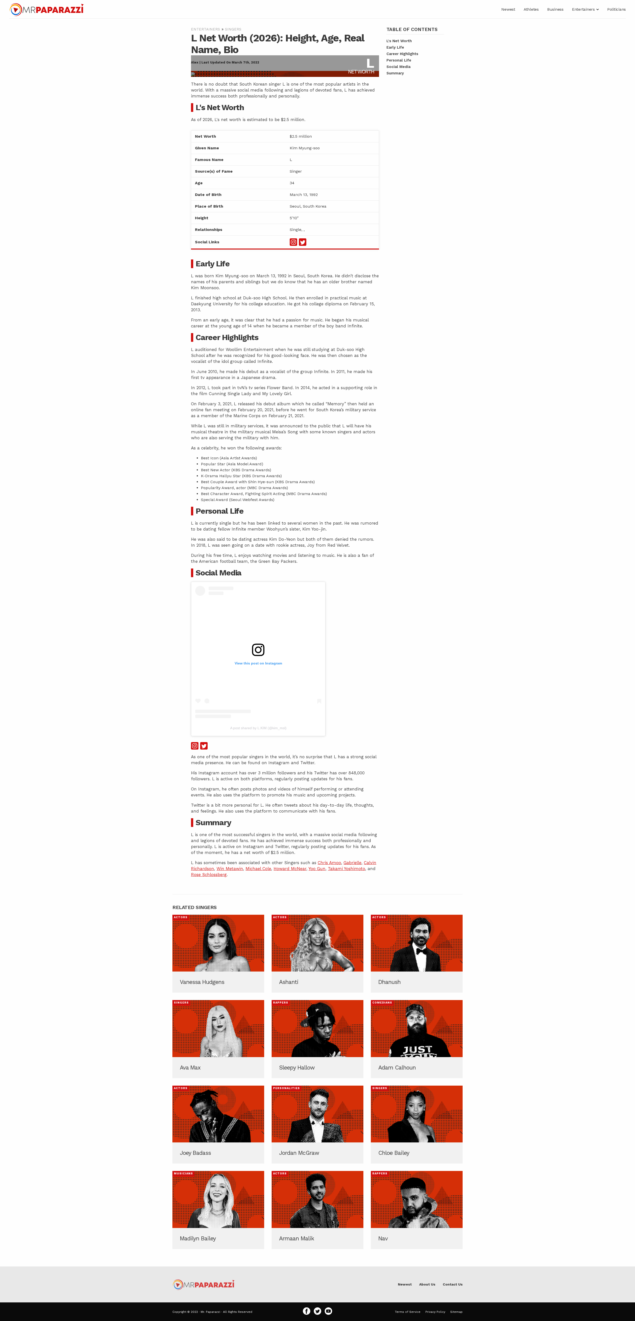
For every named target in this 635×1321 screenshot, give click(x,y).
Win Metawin (230, 868)
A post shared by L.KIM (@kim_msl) (258, 728)
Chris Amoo (329, 862)
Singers (233, 29)
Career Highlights (402, 54)
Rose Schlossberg (209, 874)
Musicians (183, 1173)
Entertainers (205, 29)
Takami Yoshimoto (346, 868)
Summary (395, 73)
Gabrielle (352, 862)
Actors (181, 917)
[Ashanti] (317, 954)
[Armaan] (317, 1210)
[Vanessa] (218, 954)
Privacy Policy (435, 1312)
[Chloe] (417, 1125)
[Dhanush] (417, 954)
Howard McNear (290, 868)
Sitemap (456, 1312)
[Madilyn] (218, 1210)
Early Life (395, 48)
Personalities (286, 1088)
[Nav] (417, 1210)
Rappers (280, 1002)
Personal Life (398, 61)
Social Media (398, 67)
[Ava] (218, 1039)
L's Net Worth (399, 41)
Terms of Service (407, 1312)
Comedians (382, 1002)
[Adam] (417, 1039)
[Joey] (218, 1125)
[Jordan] (317, 1125)
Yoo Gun (317, 868)
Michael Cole (258, 868)
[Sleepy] (317, 1039)
